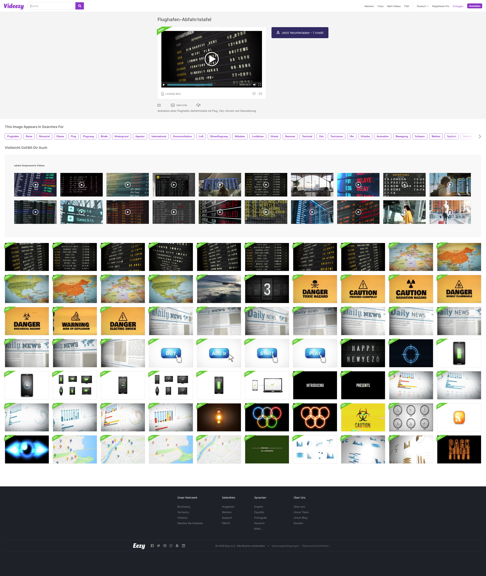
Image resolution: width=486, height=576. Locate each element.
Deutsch (259, 523)
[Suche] (79, 5)
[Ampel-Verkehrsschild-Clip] (219, 417)
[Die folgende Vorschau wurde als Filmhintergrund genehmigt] (267, 449)
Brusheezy (184, 506)
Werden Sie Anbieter (190, 523)
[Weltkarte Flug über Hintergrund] (411, 257)
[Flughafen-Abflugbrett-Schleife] (123, 257)
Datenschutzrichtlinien (315, 545)
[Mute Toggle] (254, 84)
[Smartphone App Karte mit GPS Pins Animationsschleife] (75, 449)
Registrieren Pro (440, 6)
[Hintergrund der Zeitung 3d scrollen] (171, 321)
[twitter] (158, 546)
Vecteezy (183, 512)
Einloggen (458, 6)
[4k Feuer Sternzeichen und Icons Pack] (459, 449)
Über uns (299, 506)
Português (260, 517)
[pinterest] (164, 546)
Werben (227, 512)
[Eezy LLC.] (139, 545)
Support (227, 517)
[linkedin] (183, 546)
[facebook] (152, 546)
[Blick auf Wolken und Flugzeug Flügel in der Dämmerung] (219, 289)
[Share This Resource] (261, 93)
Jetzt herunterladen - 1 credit (302, 33)
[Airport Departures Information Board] (404, 185)
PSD (406, 6)
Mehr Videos (394, 6)
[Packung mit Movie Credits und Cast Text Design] (315, 385)
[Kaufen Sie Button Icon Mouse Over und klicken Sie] (171, 353)
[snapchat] (177, 546)
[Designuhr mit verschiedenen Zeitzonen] (411, 417)
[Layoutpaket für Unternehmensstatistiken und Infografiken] (315, 449)
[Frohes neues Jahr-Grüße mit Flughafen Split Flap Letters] (363, 353)
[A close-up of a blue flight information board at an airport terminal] (312, 213)
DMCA (226, 523)
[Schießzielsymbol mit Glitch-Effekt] (411, 353)
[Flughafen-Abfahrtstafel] (27, 257)
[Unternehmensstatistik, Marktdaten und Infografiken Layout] (411, 385)
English (258, 506)
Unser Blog (300, 517)
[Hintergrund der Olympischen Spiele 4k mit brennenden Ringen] (267, 417)
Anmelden (474, 6)
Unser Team (301, 512)
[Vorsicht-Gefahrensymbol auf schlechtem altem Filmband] (315, 289)
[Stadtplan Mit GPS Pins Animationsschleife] (171, 449)
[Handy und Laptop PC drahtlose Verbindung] (267, 385)
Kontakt (298, 523)
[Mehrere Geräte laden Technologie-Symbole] (459, 353)
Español (259, 512)
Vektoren (369, 6)
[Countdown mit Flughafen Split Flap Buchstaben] (267, 289)
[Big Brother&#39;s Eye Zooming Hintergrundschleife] (27, 449)
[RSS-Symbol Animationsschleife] (459, 417)
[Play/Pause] (163, 84)
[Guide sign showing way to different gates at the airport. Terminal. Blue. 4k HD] (81, 213)
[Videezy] (14, 6)
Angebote (228, 506)
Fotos (380, 6)
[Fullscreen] (259, 84)
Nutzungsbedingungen (285, 545)
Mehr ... (259, 528)
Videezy (182, 517)
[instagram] (170, 546)
